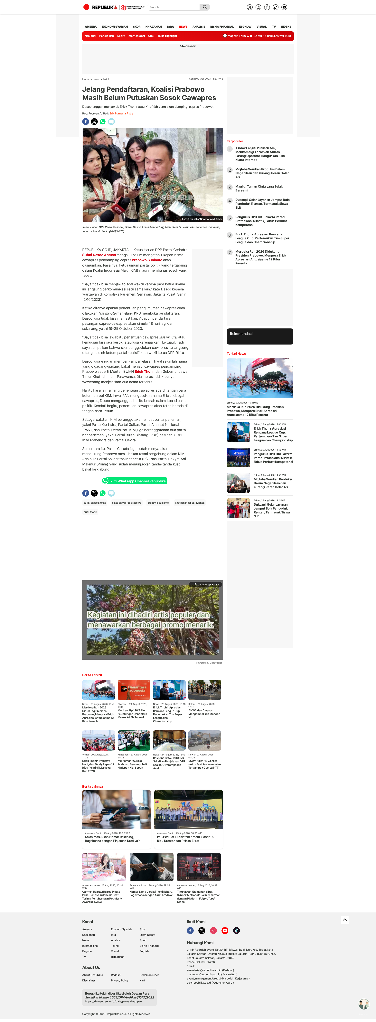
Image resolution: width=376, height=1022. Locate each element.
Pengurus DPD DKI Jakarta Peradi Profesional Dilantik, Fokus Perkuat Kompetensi (261, 221)
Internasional (136, 35)
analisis (199, 26)
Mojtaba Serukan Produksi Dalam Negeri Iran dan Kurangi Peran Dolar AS (262, 173)
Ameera (87, 929)
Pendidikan (106, 35)
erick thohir (90, 511)
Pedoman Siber (149, 975)
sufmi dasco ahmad (95, 502)
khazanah (154, 26)
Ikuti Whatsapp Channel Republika (137, 481)
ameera (91, 26)
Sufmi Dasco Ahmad (99, 255)
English (144, 951)
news (183, 26)
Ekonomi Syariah (115, 26)
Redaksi (116, 975)
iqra (170, 26)
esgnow (245, 26)
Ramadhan (117, 956)
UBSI (151, 35)
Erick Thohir (144, 371)
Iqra (113, 934)
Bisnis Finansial (222, 26)
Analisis (116, 940)
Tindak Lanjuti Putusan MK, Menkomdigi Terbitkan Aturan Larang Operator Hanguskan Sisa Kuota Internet (260, 154)
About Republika (92, 975)
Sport (121, 35)
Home (85, 79)
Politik (106, 79)
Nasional (90, 35)
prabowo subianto (158, 502)
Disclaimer (88, 980)
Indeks (286, 26)
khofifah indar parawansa (189, 502)
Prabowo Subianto (147, 260)
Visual (115, 951)
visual (262, 26)
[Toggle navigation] (86, 7)
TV (274, 26)
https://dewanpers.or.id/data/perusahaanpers (114, 1001)
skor (136, 26)
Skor (142, 929)
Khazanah (88, 934)
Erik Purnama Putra (121, 113)
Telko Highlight (167, 35)
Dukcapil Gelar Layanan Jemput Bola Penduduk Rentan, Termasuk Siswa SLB (262, 203)
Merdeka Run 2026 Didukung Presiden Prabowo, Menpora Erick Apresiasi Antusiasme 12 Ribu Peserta (260, 257)
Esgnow (87, 951)
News (96, 79)
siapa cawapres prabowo (126, 502)
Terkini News (236, 353)
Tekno (115, 945)
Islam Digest (147, 934)
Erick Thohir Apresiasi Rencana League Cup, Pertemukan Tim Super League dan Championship (262, 238)
